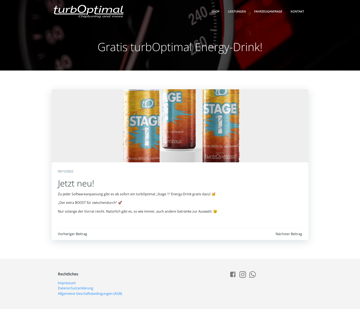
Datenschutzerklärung (75, 288)
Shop (215, 11)
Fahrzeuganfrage (268, 11)
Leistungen (237, 11)
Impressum (67, 283)
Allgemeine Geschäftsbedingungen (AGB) (90, 293)
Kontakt (297, 11)
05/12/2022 (65, 171)
